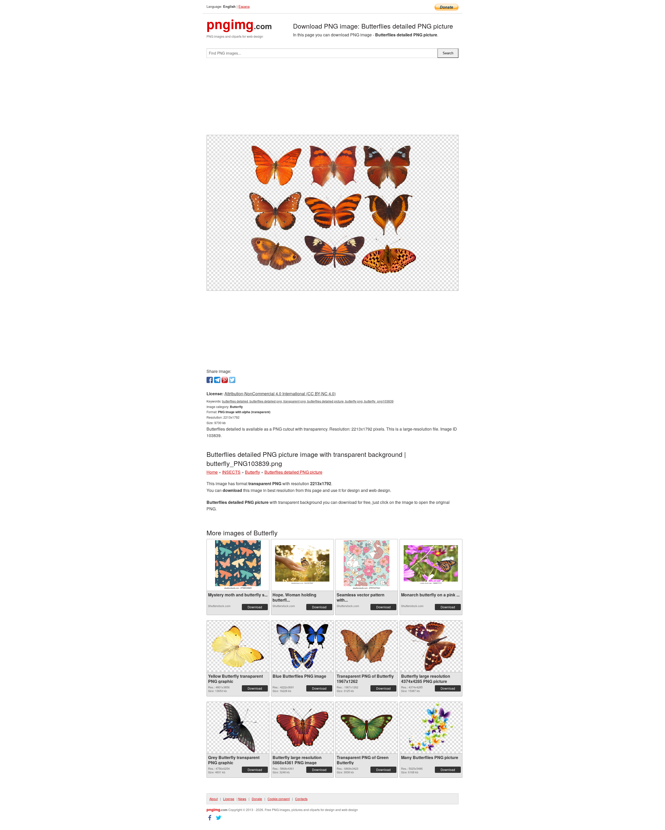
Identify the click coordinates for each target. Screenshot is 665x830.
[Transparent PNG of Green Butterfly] (367, 727)
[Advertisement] (332, 98)
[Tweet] (232, 380)
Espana (244, 6)
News (242, 798)
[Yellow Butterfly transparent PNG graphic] (238, 646)
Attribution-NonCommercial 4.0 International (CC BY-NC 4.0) (280, 394)
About (213, 798)
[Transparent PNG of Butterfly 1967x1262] (367, 646)
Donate (257, 798)
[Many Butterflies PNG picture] (431, 727)
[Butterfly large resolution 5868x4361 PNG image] (302, 727)
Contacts (301, 798)
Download (255, 607)
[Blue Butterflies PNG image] (302, 646)
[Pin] (225, 380)
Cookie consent (279, 798)
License (228, 798)
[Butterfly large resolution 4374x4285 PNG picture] (430, 646)
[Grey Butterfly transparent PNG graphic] (238, 727)
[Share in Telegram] (217, 380)
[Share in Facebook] (210, 380)
